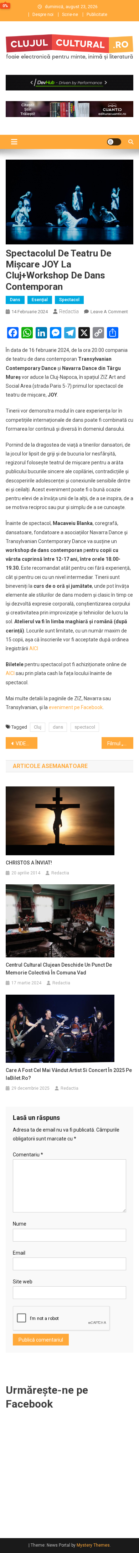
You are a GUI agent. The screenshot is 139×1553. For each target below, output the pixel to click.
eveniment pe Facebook (76, 707)
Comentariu (28, 1154)
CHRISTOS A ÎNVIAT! (29, 863)
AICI (33, 648)
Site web (22, 1281)
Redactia (69, 311)
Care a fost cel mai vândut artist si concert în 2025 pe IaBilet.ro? (69, 1074)
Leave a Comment (109, 311)
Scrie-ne (70, 14)
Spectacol (69, 299)
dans (58, 727)
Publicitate (97, 14)
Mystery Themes (93, 1545)
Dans (15, 299)
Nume (19, 1224)
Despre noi (42, 14)
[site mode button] (114, 141)
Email (19, 1253)
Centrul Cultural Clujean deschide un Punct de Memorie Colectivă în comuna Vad (59, 969)
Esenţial (40, 299)
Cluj (37, 727)
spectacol (84, 727)
